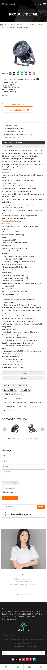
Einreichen (10, 498)
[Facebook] (13, 659)
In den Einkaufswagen (17, 110)
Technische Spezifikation (13, 143)
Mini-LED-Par (25, 390)
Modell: (6, 126)
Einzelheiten (8, 146)
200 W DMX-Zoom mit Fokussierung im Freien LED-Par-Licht (14, 438)
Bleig (36, 646)
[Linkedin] (34, 659)
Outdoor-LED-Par (10, 390)
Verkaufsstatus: (9, 137)
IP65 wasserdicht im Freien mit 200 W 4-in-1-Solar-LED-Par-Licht (32, 438)
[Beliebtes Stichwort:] (42, 653)
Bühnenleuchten (36, 402)
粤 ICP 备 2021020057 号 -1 (23, 644)
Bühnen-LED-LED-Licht (12, 398)
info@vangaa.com (12, 619)
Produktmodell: (9, 131)
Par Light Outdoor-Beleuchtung (15, 402)
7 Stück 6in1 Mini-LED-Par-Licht (15, 386)
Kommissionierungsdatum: (13, 134)
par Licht (7, 410)
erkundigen (16, 104)
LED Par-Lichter (9, 406)
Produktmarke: (9, 129)
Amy (23, 574)
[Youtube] (20, 659)
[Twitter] (16, 659)
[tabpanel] (23, 559)
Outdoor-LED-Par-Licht (27, 406)
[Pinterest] (30, 659)
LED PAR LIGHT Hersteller (13, 394)
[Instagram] (27, 659)
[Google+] (23, 659)
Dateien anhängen (10, 483)
